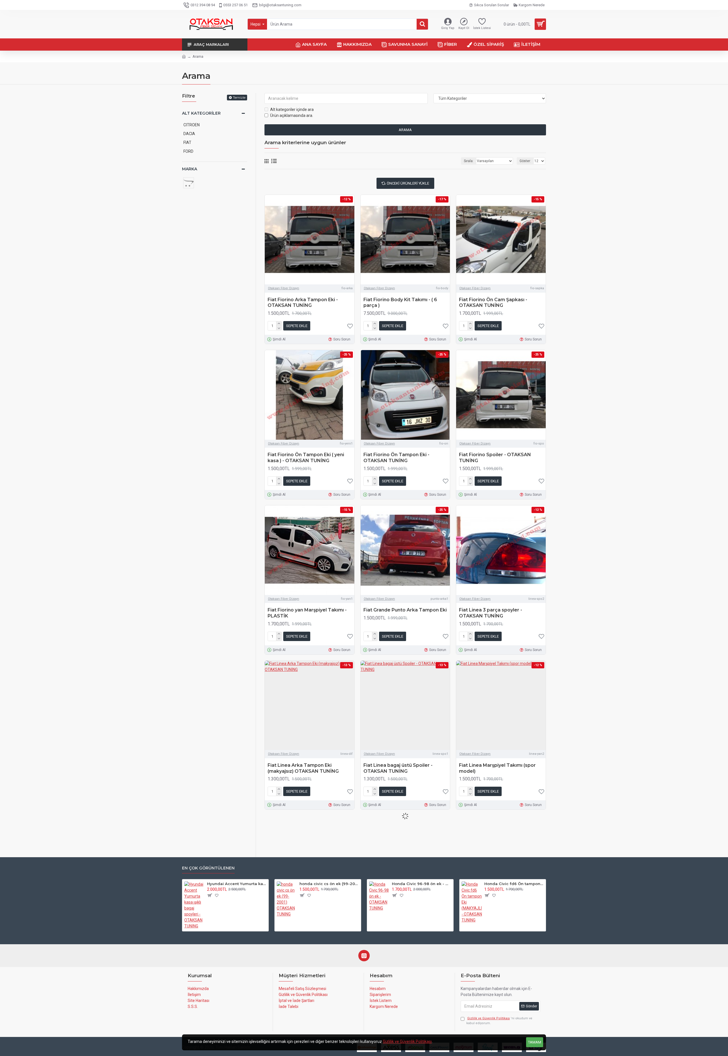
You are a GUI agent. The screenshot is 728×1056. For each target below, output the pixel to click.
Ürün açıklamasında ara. (291, 115)
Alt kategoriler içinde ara (292, 109)
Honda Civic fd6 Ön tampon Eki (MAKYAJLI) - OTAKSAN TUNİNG (514, 883)
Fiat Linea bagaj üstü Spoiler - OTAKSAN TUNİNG (398, 768)
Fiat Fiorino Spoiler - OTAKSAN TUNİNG (495, 457)
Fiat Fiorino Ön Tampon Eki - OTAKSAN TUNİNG (396, 457)
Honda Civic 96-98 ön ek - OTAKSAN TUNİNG (421, 883)
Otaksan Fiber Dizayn (283, 288)
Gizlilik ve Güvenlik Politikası (407, 1041)
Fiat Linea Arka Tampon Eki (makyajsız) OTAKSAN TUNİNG (303, 768)
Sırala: (468, 161)
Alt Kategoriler (201, 113)
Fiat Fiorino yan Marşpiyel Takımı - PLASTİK (307, 613)
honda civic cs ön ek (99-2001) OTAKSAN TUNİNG (329, 883)
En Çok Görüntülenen (208, 868)
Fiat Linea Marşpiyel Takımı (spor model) (497, 768)
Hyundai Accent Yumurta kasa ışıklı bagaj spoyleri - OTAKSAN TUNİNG (236, 883)
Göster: (525, 161)
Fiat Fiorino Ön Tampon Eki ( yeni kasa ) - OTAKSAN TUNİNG (306, 457)
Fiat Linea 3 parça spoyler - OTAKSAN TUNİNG (490, 613)
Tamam (534, 1042)
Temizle (239, 97)
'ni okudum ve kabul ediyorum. (499, 1020)
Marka (189, 168)
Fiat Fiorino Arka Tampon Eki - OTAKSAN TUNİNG (303, 302)
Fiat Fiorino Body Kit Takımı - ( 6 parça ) (400, 302)
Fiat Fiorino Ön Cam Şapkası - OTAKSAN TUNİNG (493, 302)
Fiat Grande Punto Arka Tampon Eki (405, 610)
